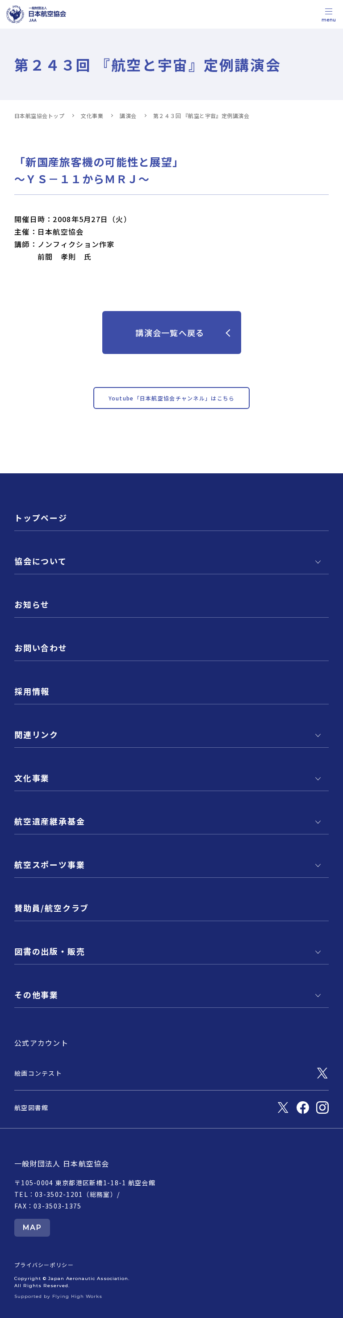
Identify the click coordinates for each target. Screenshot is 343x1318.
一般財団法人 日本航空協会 (61, 1163)
